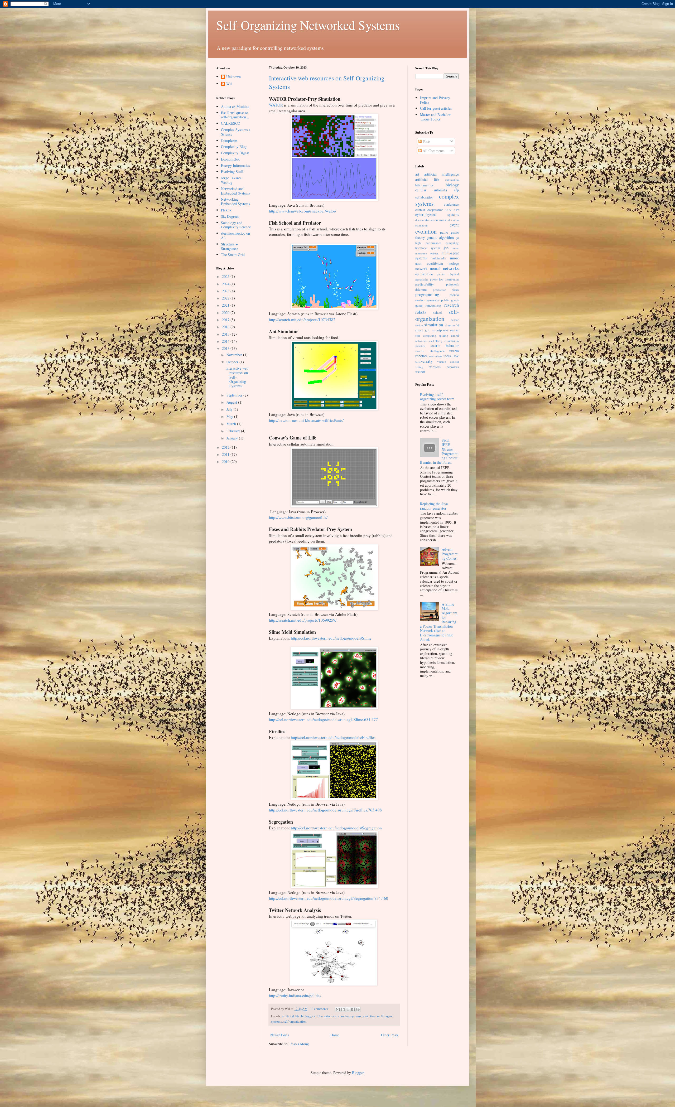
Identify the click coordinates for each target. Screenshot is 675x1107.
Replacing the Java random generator (434, 506)
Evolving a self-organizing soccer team (437, 397)
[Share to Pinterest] (357, 1009)
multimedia (438, 258)
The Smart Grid (233, 254)
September (234, 395)
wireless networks (444, 367)
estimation (421, 225)
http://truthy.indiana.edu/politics (295, 995)
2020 (226, 312)
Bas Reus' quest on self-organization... (235, 115)
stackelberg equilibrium (444, 341)
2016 (226, 326)
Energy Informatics (235, 165)
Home (334, 1034)
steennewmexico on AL (235, 235)
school (437, 312)
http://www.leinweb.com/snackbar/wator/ (302, 211)
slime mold (452, 325)
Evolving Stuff (232, 171)
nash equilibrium (429, 263)
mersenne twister (426, 253)
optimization (424, 274)
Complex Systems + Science (236, 132)
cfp (456, 189)
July (230, 409)
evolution (369, 1016)
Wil (229, 84)
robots (420, 312)
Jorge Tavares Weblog (231, 180)
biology (306, 1016)
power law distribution (444, 279)
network (421, 268)
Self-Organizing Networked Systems (308, 24)
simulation (433, 325)
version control (448, 362)
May (230, 416)
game (444, 232)
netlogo (454, 263)
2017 (226, 319)
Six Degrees (230, 216)
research (451, 305)
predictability (424, 284)
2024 (226, 283)
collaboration (424, 197)
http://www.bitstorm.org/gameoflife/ (298, 517)
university (424, 361)
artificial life (291, 1016)
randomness (433, 305)
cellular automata (324, 1016)
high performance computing (437, 243)
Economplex (230, 159)
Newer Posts (279, 1034)
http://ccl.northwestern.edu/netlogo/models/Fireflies (333, 737)
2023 (226, 290)
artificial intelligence (441, 174)
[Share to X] (347, 1009)
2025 (226, 276)
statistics (420, 346)
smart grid (422, 330)
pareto (441, 274)
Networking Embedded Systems (235, 201)
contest (420, 209)
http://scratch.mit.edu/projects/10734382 (302, 319)
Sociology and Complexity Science (236, 225)
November (234, 354)
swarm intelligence (430, 351)
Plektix (226, 209)
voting (419, 367)
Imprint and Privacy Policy (435, 100)
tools (447, 355)
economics (438, 220)
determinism (422, 220)
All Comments (433, 150)
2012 (226, 447)
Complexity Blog (234, 146)
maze (455, 248)
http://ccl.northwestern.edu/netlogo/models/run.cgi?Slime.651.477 (323, 719)
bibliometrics (424, 185)
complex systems (349, 1016)
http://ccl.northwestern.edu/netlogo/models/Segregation (336, 827)
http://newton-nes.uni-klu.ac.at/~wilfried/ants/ (306, 420)
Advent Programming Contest (450, 554)
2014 (226, 341)
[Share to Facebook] (352, 1009)
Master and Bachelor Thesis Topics (435, 117)
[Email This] (337, 1009)
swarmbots (435, 356)
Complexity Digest (235, 152)
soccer (454, 330)
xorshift (420, 372)
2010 (226, 461)
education (453, 220)
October (232, 361)
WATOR (276, 105)
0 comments (320, 1009)
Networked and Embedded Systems (235, 191)
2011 (226, 454)
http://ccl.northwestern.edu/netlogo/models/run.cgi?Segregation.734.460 (328, 898)
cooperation (435, 209)
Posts (426, 141)
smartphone (440, 330)
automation (452, 180)
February (233, 430)
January (232, 438)
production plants (446, 290)
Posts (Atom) (299, 1043)
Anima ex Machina (235, 106)
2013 (226, 348)
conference (451, 204)
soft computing (425, 335)
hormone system (427, 248)
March (231, 423)
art (417, 174)
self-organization (294, 1021)
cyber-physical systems (437, 214)
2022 (226, 298)
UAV (455, 356)
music (454, 257)
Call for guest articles (436, 108)
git (457, 238)
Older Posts (389, 1034)
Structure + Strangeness (229, 246)
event (454, 225)
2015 (226, 334)
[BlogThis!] (342, 1009)
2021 (226, 305)
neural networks (444, 268)
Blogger (358, 1072)
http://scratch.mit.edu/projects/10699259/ (302, 620)
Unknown (233, 77)
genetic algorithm (440, 237)
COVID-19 (452, 210)
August (232, 402)
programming (427, 294)
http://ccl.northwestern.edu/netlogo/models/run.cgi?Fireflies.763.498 (325, 810)
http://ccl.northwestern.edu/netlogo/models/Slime (331, 638)
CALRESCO (230, 123)
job (446, 247)
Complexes (229, 140)
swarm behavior (445, 345)
